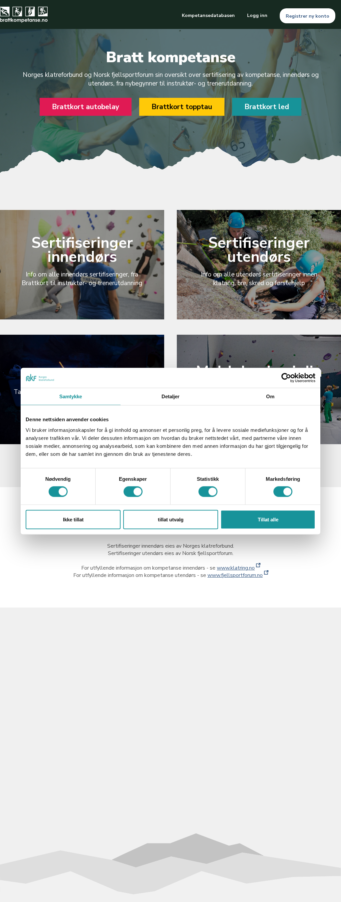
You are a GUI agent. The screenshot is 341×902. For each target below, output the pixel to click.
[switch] (133, 491)
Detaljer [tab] (171, 396)
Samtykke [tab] (70, 396)
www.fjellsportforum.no (235, 575)
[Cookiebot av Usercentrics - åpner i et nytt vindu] (286, 378)
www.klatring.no (236, 568)
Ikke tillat (73, 519)
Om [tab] (270, 396)
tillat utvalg (170, 519)
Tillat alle (268, 519)
